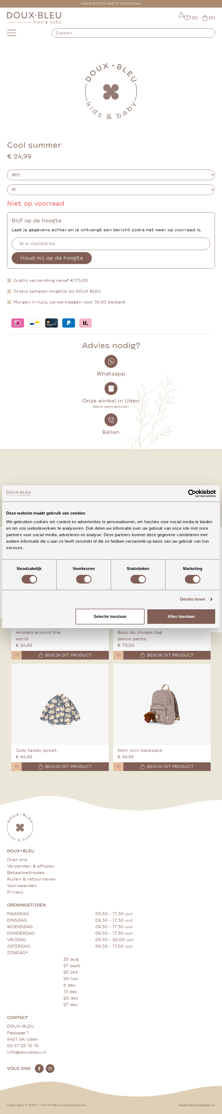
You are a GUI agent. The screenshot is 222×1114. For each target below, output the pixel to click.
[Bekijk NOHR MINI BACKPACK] (162, 704)
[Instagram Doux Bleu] (50, 1068)
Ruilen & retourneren (31, 879)
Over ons (17, 859)
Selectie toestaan (110, 616)
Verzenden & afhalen (31, 866)
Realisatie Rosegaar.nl (197, 1105)
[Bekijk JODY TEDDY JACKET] (60, 704)
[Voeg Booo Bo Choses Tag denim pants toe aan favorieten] (118, 655)
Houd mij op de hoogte (51, 258)
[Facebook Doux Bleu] (39, 1068)
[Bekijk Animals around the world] (92, 639)
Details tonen (192, 599)
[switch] (84, 579)
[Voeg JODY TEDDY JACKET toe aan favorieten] (16, 766)
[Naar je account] (181, 18)
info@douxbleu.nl (27, 1052)
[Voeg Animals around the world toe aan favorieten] (16, 655)
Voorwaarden (22, 885)
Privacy (15, 892)
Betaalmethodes (26, 872)
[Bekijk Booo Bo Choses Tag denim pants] (194, 639)
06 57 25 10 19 (22, 1046)
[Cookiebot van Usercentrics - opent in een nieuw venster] (192, 493)
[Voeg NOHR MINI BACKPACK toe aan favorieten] (118, 766)
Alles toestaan (181, 616)
